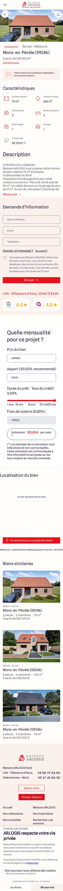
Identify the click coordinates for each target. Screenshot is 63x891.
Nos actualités (12, 820)
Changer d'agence (31, 797)
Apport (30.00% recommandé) (31, 369)
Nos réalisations (13, 813)
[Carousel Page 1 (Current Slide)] (27, 38)
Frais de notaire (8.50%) (26, 411)
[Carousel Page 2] (29, 38)
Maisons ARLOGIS (44, 807)
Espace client (31, 788)
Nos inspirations (43, 813)
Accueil (7, 807)
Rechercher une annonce (43, 821)
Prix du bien (16, 349)
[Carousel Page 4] (33, 38)
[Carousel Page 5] (35, 38)
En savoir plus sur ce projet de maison (31, 540)
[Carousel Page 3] (31, 38)
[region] (31, 514)
